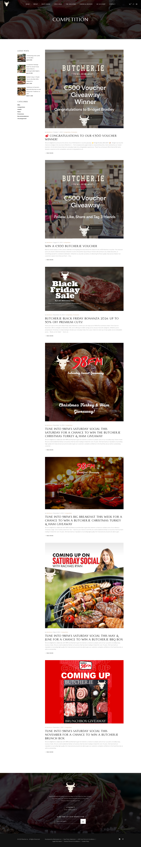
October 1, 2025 (58, 132)
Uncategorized (21, 118)
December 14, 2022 (59, 425)
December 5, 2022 (58, 513)
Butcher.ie (50, 132)
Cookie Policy (85, 841)
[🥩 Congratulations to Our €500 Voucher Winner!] (84, 89)
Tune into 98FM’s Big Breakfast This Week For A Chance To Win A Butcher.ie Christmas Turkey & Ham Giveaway (83, 520)
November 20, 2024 (59, 315)
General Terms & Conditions (72, 841)
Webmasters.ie (57, 839)
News (19, 111)
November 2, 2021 (58, 727)
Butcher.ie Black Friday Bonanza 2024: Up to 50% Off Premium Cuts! (82, 320)
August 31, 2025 (58, 242)
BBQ (18, 105)
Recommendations (23, 116)
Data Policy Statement (69, 839)
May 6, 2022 (56, 632)
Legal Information (57, 841)
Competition (67, 132)
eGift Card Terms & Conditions (86, 839)
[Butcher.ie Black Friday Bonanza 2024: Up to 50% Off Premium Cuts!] (84, 289)
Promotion (74, 132)
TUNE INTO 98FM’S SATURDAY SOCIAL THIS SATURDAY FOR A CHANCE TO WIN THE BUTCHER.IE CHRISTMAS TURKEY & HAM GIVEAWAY (83, 432)
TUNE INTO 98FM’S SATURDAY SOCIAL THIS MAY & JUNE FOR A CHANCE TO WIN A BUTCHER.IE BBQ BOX (84, 637)
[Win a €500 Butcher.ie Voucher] (84, 199)
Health (19, 109)
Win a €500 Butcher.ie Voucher (71, 246)
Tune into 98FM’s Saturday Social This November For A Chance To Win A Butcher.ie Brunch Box (81, 734)
